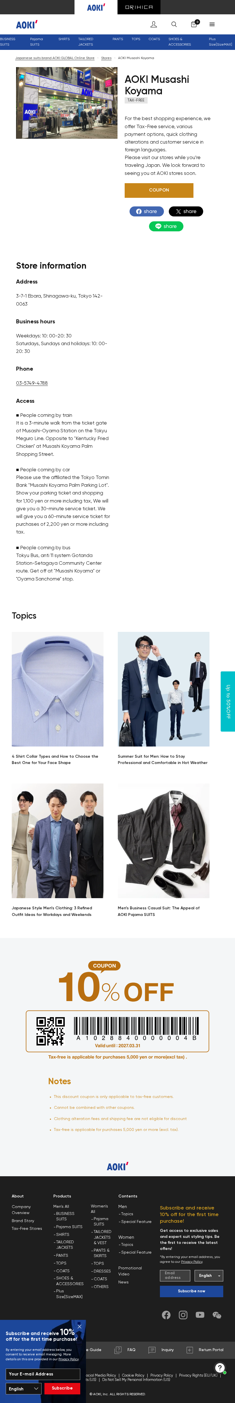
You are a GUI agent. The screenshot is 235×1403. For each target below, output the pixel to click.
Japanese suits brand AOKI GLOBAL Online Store (55, 58)
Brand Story (23, 1221)
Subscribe (62, 1388)
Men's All (61, 1207)
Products (62, 1196)
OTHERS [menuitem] (101, 1287)
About (18, 1196)
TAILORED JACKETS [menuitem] (65, 1245)
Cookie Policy (133, 1375)
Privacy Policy (68, 1359)
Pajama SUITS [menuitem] (69, 1227)
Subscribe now (191, 1291)
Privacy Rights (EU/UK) (198, 1375)
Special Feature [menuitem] (136, 1222)
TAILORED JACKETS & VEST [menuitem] (102, 1237)
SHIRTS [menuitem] (62, 1235)
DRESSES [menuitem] (102, 1271)
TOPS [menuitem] (61, 1263)
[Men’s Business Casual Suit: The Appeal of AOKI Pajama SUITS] (163, 840)
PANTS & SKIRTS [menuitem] (101, 1253)
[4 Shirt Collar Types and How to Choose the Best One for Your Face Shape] (57, 689)
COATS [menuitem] (154, 39)
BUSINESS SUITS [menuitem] (7, 42)
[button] (159, 190)
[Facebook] (166, 1315)
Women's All (99, 1209)
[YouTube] (200, 1315)
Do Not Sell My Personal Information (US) (136, 1380)
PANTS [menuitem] (62, 1256)
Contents (127, 1196)
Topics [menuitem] (127, 1214)
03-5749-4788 (32, 383)
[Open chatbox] (220, 1367)
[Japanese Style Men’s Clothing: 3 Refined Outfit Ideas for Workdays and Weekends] (57, 840)
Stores (106, 58)
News (123, 1282)
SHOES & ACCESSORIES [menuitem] (70, 1281)
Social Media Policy (100, 1375)
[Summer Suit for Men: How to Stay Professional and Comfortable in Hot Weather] (163, 689)
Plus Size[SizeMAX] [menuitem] (220, 42)
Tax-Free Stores (27, 1229)
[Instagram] (183, 1315)
